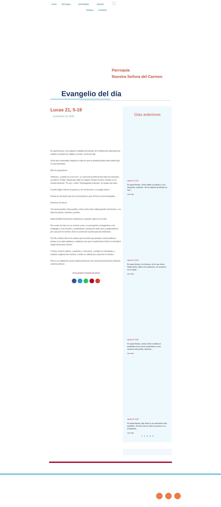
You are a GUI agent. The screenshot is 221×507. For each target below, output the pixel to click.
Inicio (54, 4)
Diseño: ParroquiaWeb (173, 504)
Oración (100, 4)
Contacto (102, 10)
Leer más (130, 194)
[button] (114, 3)
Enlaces (89, 10)
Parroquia (66, 4)
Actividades (83, 4)
